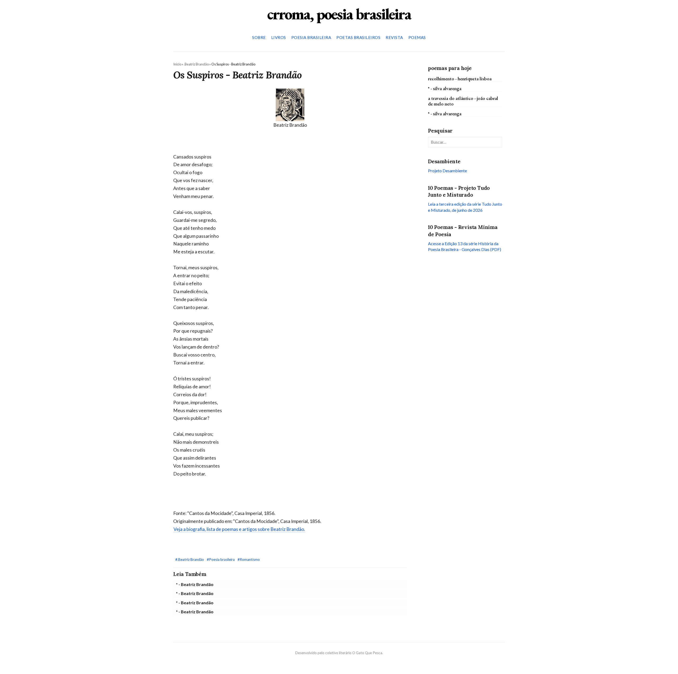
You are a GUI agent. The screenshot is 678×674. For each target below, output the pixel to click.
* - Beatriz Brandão (194, 584)
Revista (394, 37)
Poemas (417, 37)
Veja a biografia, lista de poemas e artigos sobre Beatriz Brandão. (239, 529)
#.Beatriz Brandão (190, 559)
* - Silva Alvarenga (444, 88)
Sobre (259, 37)
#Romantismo (249, 559)
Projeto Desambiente (447, 170)
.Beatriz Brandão (196, 64)
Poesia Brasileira (311, 37)
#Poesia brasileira (221, 559)
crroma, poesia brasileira (339, 13)
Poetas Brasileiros (358, 37)
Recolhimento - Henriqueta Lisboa (460, 78)
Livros (278, 37)
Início (177, 64)
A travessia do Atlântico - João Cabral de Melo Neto (463, 101)
